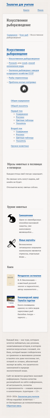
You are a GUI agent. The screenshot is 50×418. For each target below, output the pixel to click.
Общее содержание (20, 100)
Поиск (40, 10)
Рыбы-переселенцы (18, 77)
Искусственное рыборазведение (17, 52)
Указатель (21, 123)
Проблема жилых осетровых (22, 82)
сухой (24, 62)
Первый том (17, 110)
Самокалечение (26, 215)
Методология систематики (29, 275)
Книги (26, 10)
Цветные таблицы (24, 120)
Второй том (16, 128)
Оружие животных (20, 145)
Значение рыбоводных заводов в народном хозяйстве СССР (23, 72)
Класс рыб (24, 35)
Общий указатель (19, 105)
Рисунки (20, 117)
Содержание (12, 35)
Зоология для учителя (20, 4)
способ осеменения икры (21, 64)
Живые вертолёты (27, 240)
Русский (13, 62)
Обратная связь (14, 405)
